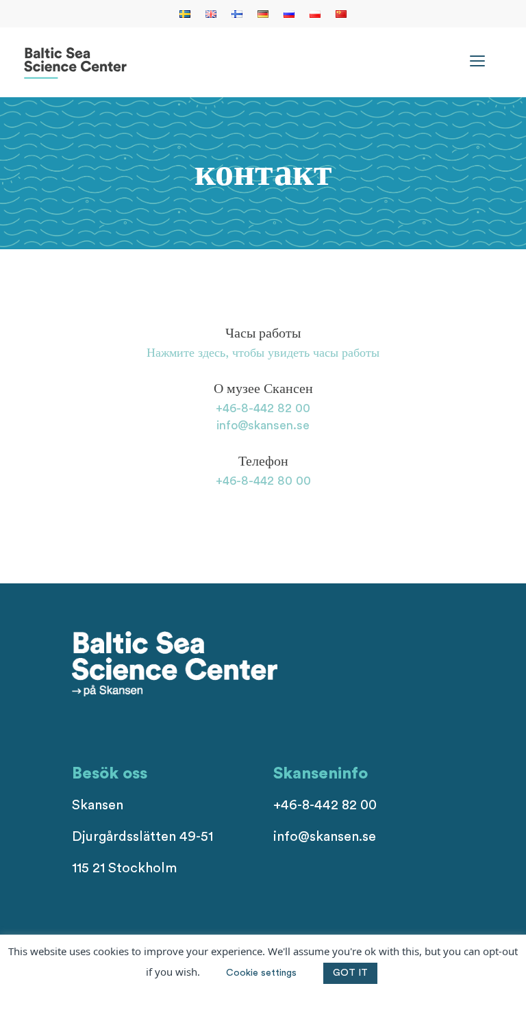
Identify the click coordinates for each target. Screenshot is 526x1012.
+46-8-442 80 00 (263, 481)
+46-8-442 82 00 (263, 408)
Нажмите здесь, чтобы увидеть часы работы (263, 352)
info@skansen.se (263, 425)
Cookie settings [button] (261, 973)
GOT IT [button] (350, 973)
